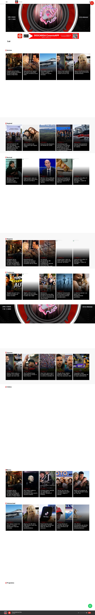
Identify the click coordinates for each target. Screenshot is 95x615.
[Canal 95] (7, 2)
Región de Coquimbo (44, 142)
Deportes (61, 69)
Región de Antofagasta (77, 142)
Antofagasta (60, 142)
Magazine (10, 69)
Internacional (43, 69)
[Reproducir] (92, 3)
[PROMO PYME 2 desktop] (47, 36)
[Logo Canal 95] (16, 2)
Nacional (10, 176)
